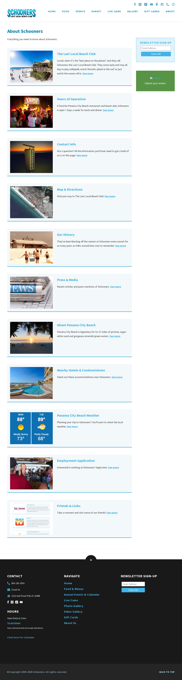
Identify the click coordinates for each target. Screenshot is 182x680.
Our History (66, 234)
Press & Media (67, 280)
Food (65, 11)
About (170, 11)
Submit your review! (155, 83)
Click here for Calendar (20, 637)
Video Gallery (73, 611)
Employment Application (76, 460)
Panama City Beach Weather (78, 415)
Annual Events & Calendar (82, 594)
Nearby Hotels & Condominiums (81, 370)
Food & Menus (74, 589)
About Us (70, 623)
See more (87, 73)
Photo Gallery (73, 606)
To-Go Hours (13, 623)
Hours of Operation (71, 99)
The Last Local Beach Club (76, 54)
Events (80, 11)
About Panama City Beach (76, 325)
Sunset (96, 11)
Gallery (132, 11)
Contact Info (66, 144)
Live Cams (114, 11)
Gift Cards (152, 11)
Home (52, 11)
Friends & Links (68, 506)
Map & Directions (70, 189)
